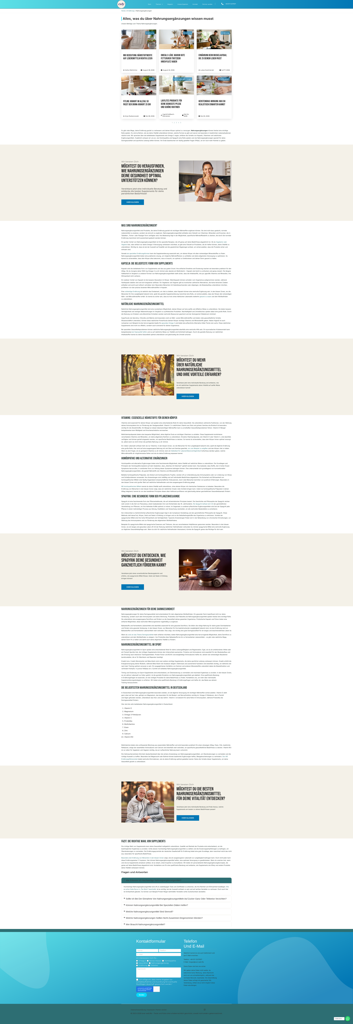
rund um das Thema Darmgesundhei (140, 635)
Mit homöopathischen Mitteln (131, 486)
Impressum (151, 1010)
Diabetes (154, 965)
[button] (176, 880)
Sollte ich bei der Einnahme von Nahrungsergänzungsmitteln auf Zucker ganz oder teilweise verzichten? (176, 899)
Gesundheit (143, 963)
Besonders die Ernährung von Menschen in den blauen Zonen (142, 858)
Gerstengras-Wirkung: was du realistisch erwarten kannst (212, 103)
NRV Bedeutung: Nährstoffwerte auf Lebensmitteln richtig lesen (137, 57)
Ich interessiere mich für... (146, 958)
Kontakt (195, 4)
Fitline (151, 79)
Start (149, 4)
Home (123, 11)
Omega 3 (142, 961)
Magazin (170, 4)
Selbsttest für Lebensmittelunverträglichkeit (186, 451)
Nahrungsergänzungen (182, 79)
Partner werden (207, 4)
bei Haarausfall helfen (139, 332)
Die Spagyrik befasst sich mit (203, 504)
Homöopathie (170, 961)
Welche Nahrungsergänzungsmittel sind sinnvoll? (149, 911)
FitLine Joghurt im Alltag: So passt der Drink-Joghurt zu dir (137, 103)
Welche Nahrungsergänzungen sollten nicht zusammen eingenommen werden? (164, 918)
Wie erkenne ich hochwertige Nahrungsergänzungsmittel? (153, 880)
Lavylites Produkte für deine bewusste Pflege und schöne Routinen (171, 104)
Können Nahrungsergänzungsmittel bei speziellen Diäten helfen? (157, 905)
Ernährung (130, 11)
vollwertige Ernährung (132, 291)
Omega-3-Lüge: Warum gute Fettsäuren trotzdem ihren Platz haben (173, 58)
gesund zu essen (205, 296)
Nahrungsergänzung (160, 963)
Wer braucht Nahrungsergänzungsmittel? (145, 924)
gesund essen (223, 79)
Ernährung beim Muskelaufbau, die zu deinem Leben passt (213, 57)
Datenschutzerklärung (138, 1010)
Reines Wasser (155, 961)
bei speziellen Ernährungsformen (138, 253)
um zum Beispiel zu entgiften (198, 448)
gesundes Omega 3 (168, 323)
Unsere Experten (182, 4)
